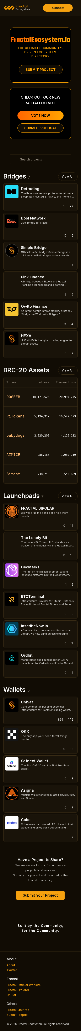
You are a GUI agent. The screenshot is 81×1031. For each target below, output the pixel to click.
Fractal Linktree (18, 1010)
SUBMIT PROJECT (41, 70)
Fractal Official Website (24, 985)
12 (71, 525)
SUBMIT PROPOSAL (40, 128)
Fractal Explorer (18, 990)
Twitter (12, 970)
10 (71, 555)
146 (70, 719)
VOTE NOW (40, 115)
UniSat (11, 995)
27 (71, 206)
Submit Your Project (40, 895)
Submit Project (17, 1015)
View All (67, 176)
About (11, 965)
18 (71, 749)
